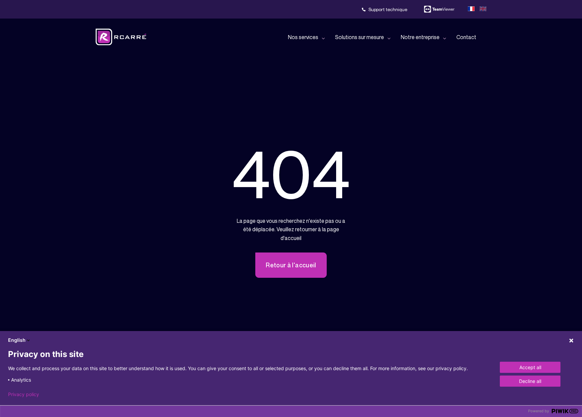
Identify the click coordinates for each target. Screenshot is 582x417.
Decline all (530, 381)
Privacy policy (23, 394)
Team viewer (439, 9)
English (17, 340)
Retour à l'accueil (291, 265)
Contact (466, 37)
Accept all (530, 367)
